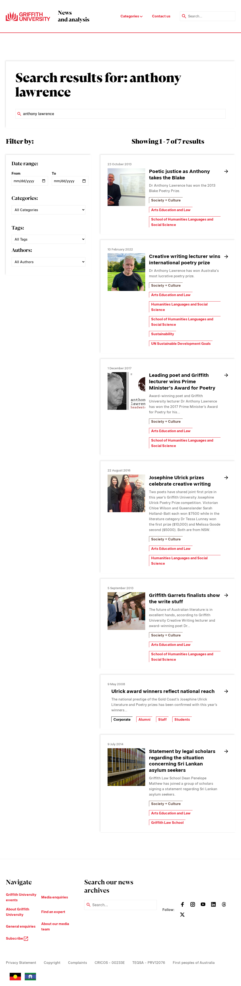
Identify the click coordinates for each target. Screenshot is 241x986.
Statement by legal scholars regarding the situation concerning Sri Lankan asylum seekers (182, 760)
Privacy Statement (21, 962)
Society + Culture (166, 200)
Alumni (144, 719)
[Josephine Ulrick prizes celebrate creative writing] (126, 493)
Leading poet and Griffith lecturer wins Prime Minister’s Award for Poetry (182, 381)
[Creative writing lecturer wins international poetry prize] (126, 272)
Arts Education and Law (171, 210)
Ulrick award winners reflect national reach (163, 691)
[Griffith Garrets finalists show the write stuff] (126, 611)
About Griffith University (17, 912)
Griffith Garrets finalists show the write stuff (184, 598)
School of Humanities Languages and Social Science (182, 222)
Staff (162, 719)
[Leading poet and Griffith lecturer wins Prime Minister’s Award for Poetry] (126, 391)
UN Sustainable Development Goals (181, 343)
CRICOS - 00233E (110, 962)
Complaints (77, 962)
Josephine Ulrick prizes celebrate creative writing (180, 481)
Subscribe (15, 938)
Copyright (52, 962)
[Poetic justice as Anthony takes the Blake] (126, 187)
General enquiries (21, 926)
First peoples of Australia (194, 962)
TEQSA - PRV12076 (148, 962)
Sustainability (162, 334)
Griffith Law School (167, 822)
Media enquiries (54, 897)
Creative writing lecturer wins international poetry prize (184, 259)
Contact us (161, 16)
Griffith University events (21, 897)
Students (182, 719)
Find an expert (53, 912)
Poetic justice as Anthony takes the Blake (179, 174)
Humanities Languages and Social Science (179, 307)
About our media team (55, 926)
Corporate (122, 719)
